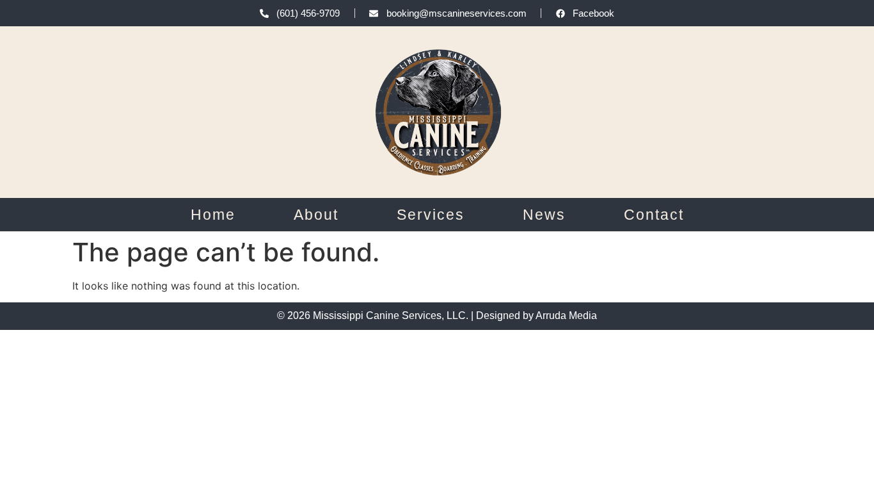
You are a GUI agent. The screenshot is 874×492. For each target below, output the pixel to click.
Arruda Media (566, 315)
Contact (654, 214)
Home (213, 214)
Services (431, 214)
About (316, 214)
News (544, 214)
